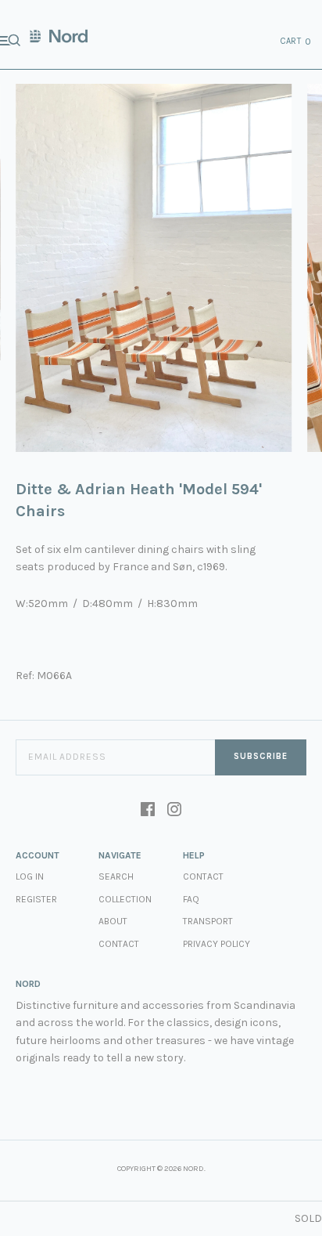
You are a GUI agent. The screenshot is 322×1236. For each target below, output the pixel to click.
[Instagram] (174, 810)
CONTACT (203, 876)
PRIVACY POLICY (216, 943)
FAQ (191, 899)
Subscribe (261, 756)
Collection (125, 899)
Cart (296, 41)
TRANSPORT (208, 921)
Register (36, 899)
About (112, 921)
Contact (118, 943)
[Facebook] (148, 810)
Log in (30, 876)
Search (116, 876)
